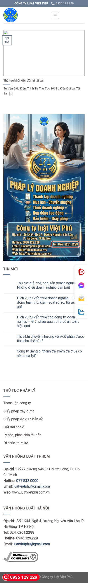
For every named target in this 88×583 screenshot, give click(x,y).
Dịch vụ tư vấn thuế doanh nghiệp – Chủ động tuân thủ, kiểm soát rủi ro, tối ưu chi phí (48, 302)
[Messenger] (81, 285)
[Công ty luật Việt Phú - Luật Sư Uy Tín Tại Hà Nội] (23, 15)
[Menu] (55, 15)
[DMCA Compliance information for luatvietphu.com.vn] (20, 556)
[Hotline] (81, 272)
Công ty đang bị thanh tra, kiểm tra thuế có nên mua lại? (49, 353)
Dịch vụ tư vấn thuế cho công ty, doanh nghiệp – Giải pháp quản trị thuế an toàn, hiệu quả (48, 321)
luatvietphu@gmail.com (32, 486)
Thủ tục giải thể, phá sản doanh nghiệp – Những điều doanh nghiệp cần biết (48, 285)
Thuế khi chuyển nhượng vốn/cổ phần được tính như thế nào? (50, 338)
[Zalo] (81, 311)
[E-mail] (81, 298)
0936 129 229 (23, 577)
